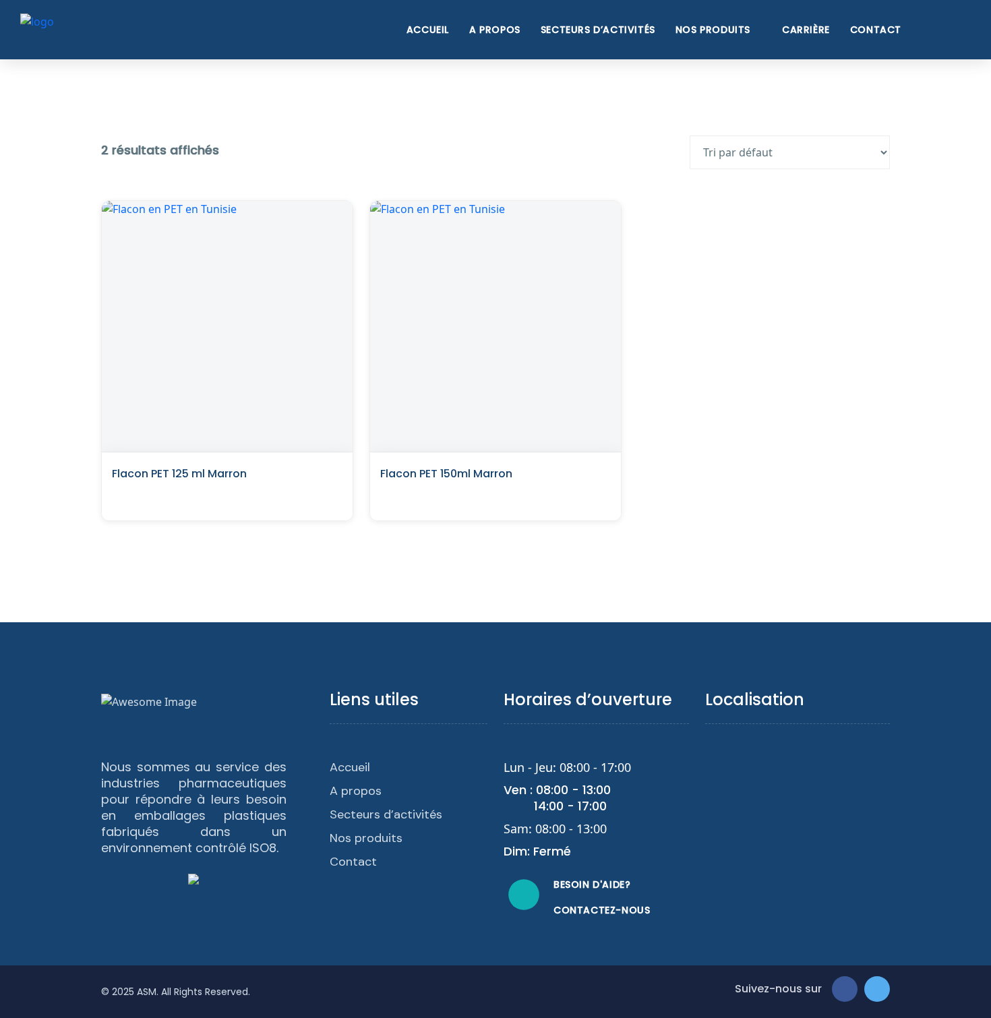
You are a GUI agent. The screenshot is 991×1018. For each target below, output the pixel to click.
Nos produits (712, 29)
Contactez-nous (601, 910)
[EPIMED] (37, 28)
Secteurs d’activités (598, 29)
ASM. (147, 991)
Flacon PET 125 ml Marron (179, 473)
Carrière (806, 29)
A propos (494, 29)
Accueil (428, 29)
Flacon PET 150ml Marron (446, 473)
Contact (875, 29)
